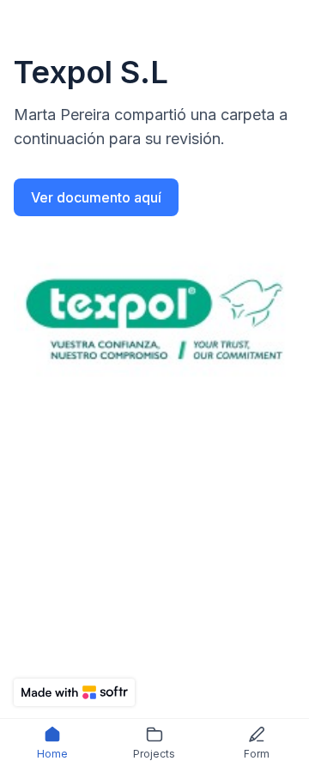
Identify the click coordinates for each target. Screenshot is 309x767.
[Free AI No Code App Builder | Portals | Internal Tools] (74, 692)
